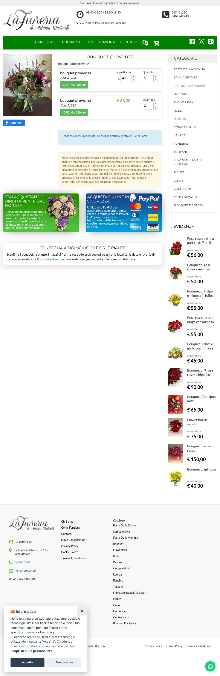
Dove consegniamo (73, 539)
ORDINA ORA (73, 85)
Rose (178, 110)
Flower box (184, 102)
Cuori (178, 180)
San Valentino (185, 77)
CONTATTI (128, 42)
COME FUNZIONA (100, 42)
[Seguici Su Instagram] (199, 41)
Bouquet (181, 94)
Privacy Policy (153, 646)
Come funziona (70, 527)
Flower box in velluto (197, 422)
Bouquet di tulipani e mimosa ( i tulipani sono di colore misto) (201, 297)
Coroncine (183, 188)
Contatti (66, 533)
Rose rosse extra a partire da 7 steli (200, 240)
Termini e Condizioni (198, 646)
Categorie (185, 58)
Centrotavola (185, 197)
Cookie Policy (174, 646)
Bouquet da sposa (189, 205)
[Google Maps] (209, 41)
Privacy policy (69, 546)
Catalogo (45, 42)
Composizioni (185, 127)
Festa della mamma (189, 85)
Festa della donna (189, 69)
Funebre (181, 143)
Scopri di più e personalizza (31, 651)
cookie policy (45, 632)
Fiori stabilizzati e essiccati (188, 162)
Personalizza (64, 662)
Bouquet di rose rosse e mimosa (199, 267)
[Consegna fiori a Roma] (36, 20)
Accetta (27, 662)
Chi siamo (67, 521)
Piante (179, 172)
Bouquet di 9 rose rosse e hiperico (200, 372)
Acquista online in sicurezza (108, 199)
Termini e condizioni (73, 558)
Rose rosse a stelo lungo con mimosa (200, 319)
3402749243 (180, 16)
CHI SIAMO (71, 42)
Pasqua (180, 118)
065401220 (179, 12)
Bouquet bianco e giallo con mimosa (200, 346)
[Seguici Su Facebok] (190, 41)
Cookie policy (69, 552)
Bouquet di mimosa (201, 469)
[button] (144, 42)
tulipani (180, 151)
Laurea (179, 135)
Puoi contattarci (48, 259)
